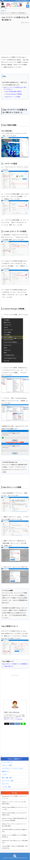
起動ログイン (5, 771)
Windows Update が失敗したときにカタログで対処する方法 (14, 814)
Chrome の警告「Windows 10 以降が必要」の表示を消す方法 (14, 847)
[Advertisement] (15, 38)
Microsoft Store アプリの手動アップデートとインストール (14, 797)
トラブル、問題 (6, 786)
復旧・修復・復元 (7, 777)
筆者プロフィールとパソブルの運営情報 (13, 719)
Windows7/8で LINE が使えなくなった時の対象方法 (15, 841)
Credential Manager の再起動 (13, 94)
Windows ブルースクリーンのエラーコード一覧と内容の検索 (14, 825)
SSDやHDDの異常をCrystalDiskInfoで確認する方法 (14, 830)
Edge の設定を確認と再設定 (13, 91)
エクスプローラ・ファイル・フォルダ (12, 768)
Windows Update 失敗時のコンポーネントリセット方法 (14, 808)
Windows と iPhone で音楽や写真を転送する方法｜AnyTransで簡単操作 (14, 819)
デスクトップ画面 (7, 765)
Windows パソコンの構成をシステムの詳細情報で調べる (14, 836)
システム (4, 774)
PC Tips (14, 793)
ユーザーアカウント (7, 762)
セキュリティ (5, 783)
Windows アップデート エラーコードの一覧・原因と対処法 (14, 802)
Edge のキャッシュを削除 (12, 96)
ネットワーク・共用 (7, 780)
